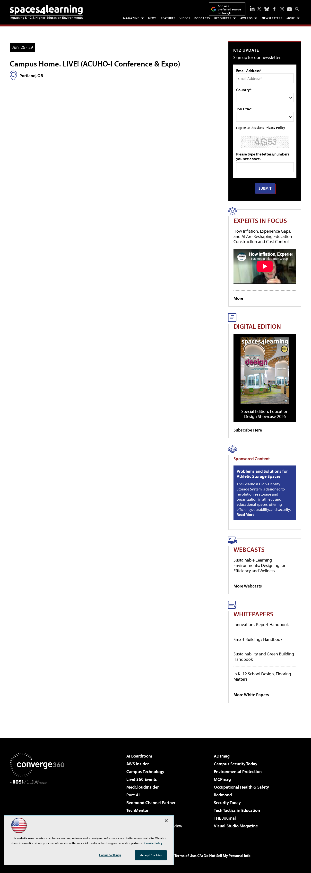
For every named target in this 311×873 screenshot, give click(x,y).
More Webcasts (247, 586)
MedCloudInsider (142, 787)
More (290, 18)
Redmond (223, 795)
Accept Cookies (151, 855)
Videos (185, 18)
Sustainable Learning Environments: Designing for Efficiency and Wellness (259, 565)
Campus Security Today (235, 764)
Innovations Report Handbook (261, 624)
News (152, 18)
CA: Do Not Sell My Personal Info (224, 855)
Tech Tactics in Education (237, 810)
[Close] (166, 820)
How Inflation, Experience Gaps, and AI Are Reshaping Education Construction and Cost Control (262, 236)
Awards (246, 18)
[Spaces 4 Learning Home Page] (46, 12)
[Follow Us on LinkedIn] (252, 8)
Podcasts (202, 18)
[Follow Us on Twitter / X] (259, 9)
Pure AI (133, 795)
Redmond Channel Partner (150, 802)
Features (168, 18)
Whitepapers (253, 614)
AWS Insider (137, 764)
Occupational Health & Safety (241, 787)
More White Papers (251, 694)
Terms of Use (185, 855)
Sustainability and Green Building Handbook (263, 656)
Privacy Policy (275, 127)
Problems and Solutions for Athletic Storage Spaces (262, 474)
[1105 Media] (39, 808)
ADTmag (222, 756)
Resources (222, 18)
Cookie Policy (153, 843)
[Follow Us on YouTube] (289, 9)
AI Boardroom (139, 756)
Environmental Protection (238, 771)
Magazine (131, 18)
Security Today (227, 802)
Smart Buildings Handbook (257, 639)
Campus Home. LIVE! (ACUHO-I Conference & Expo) (95, 63)
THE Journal (225, 818)
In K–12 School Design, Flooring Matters (262, 676)
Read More (245, 514)
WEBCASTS (249, 549)
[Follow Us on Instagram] (282, 9)
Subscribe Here (247, 430)
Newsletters (272, 18)
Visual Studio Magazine (236, 826)
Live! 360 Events (141, 779)
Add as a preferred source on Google (229, 9)
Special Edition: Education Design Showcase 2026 (264, 413)
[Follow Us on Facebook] (274, 9)
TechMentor (137, 810)
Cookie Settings (110, 855)
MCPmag (222, 779)
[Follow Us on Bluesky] (266, 9)
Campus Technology (145, 771)
